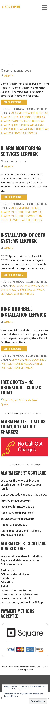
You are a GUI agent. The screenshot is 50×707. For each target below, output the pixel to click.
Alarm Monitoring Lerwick (21, 211)
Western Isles (32, 219)
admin (8, 75)
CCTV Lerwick (29, 285)
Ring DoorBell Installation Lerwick (23, 311)
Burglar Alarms (23, 129)
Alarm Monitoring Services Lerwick (21, 150)
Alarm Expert (11, 6)
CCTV (14, 285)
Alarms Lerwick (23, 113)
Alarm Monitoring (25, 207)
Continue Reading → (14, 102)
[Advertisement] (25, 40)
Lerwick (31, 133)
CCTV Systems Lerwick (28, 289)
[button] (45, 8)
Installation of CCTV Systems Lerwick (23, 237)
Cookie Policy (13, 696)
